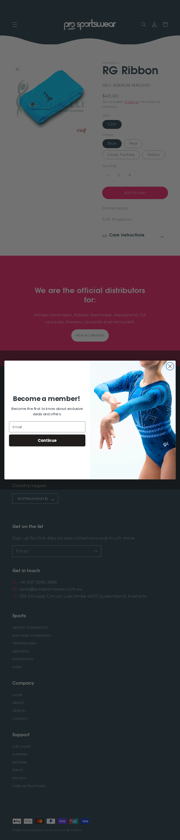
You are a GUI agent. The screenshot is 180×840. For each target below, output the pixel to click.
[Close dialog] (170, 366)
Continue (47, 440)
